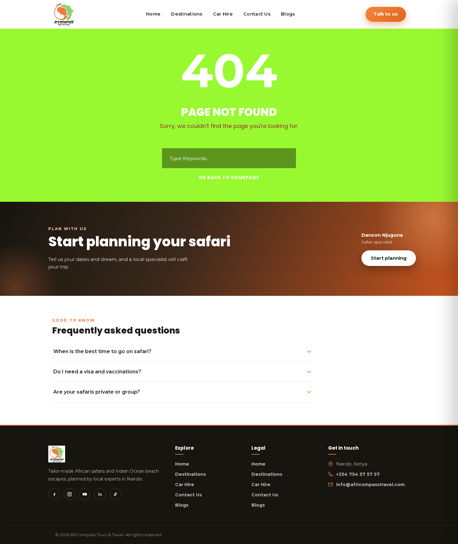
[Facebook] (54, 494)
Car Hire (184, 484)
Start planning (389, 258)
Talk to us (386, 14)
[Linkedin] (100, 494)
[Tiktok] (115, 494)
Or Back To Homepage (229, 177)
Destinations (190, 474)
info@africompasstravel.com (370, 484)
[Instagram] (69, 494)
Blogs (181, 505)
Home (182, 464)
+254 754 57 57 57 (358, 474)
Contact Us (188, 495)
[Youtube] (85, 494)
